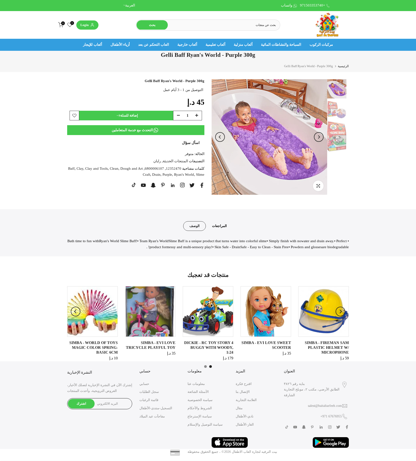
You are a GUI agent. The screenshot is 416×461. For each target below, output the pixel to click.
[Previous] (220, 137)
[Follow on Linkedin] (172, 185)
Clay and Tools (96, 168)
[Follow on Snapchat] (153, 185)
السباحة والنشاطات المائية (281, 44)
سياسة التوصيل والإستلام (205, 424)
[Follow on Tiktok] (133, 185)
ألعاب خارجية (187, 44)
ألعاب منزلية (243, 44)
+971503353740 (312, 5)
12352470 (173, 168)
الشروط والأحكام (200, 408)
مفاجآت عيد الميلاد (152, 416)
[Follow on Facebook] (201, 185)
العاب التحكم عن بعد (153, 44)
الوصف (194, 225)
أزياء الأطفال (120, 44)
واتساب (286, 5)
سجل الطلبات (149, 392)
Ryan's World (184, 174)
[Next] (319, 137)
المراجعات (219, 225)
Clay (80, 168)
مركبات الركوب (321, 44)
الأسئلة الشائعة (198, 392)
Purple (167, 174)
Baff (71, 168)
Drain (156, 174)
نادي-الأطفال (245, 416)
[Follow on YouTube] (143, 185)
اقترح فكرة (244, 384)
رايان (157, 161)
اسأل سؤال (191, 143)
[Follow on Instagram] (182, 185)
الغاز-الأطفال (245, 424)
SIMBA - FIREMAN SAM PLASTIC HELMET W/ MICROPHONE (327, 347)
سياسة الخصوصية (200, 400)
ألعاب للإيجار (92, 44)
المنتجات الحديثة (175, 161)
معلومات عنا (196, 384)
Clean (114, 168)
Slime (200, 174)
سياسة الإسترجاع (200, 416)
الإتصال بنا (243, 392)
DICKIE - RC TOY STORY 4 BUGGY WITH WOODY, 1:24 (208, 347)
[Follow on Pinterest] (163, 185)
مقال (239, 408)
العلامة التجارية (246, 400)
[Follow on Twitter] (192, 185)
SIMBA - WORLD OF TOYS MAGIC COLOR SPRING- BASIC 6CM (93, 347)
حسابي (144, 384)
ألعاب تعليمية (215, 44)
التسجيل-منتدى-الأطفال (155, 408)
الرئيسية (343, 66)
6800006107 (154, 168)
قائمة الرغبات (148, 400)
